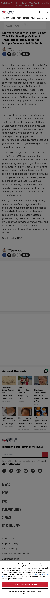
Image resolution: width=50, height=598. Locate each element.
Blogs (6, 18)
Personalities (43, 18)
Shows (26, 18)
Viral (33, 18)
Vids (13, 18)
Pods (19, 18)
